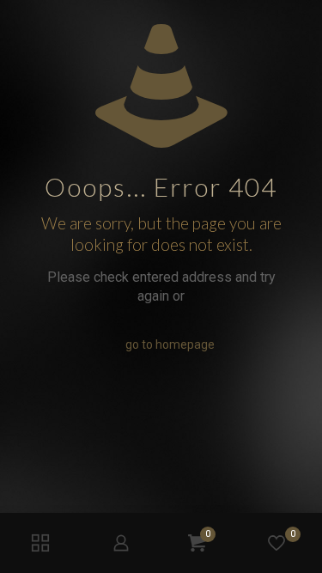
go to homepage (170, 344)
